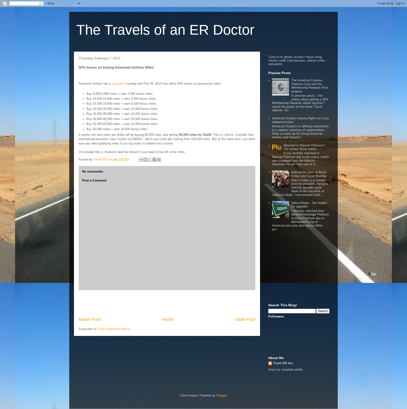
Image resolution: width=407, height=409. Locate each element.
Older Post (245, 319)
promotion (118, 83)
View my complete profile (285, 369)
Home (168, 319)
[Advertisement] (167, 303)
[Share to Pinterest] (159, 159)
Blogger (221, 395)
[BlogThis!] (145, 159)
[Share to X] (150, 159)
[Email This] (141, 159)
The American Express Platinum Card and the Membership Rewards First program (309, 85)
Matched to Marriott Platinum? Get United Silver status (304, 147)
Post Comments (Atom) (114, 329)
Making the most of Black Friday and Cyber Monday (308, 174)
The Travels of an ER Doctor (165, 30)
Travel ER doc (283, 363)
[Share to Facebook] (154, 159)
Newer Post (90, 319)
